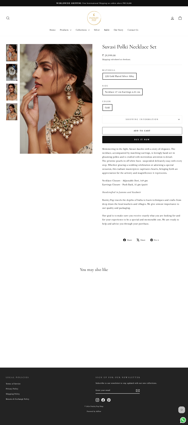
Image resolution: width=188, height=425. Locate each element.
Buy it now (142, 140)
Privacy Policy (12, 388)
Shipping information (142, 119)
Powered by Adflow (94, 411)
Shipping (106, 59)
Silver (97, 30)
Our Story (118, 30)
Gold (107, 107)
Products (64, 30)
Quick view (26, 338)
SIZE (105, 86)
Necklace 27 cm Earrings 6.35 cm (122, 92)
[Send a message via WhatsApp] (183, 420)
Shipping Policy (13, 394)
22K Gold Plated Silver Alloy (119, 76)
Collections (81, 30)
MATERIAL (109, 70)
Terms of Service (13, 383)
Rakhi (106, 30)
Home (53, 30)
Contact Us (133, 30)
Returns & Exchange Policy (17, 399)
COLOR (106, 101)
